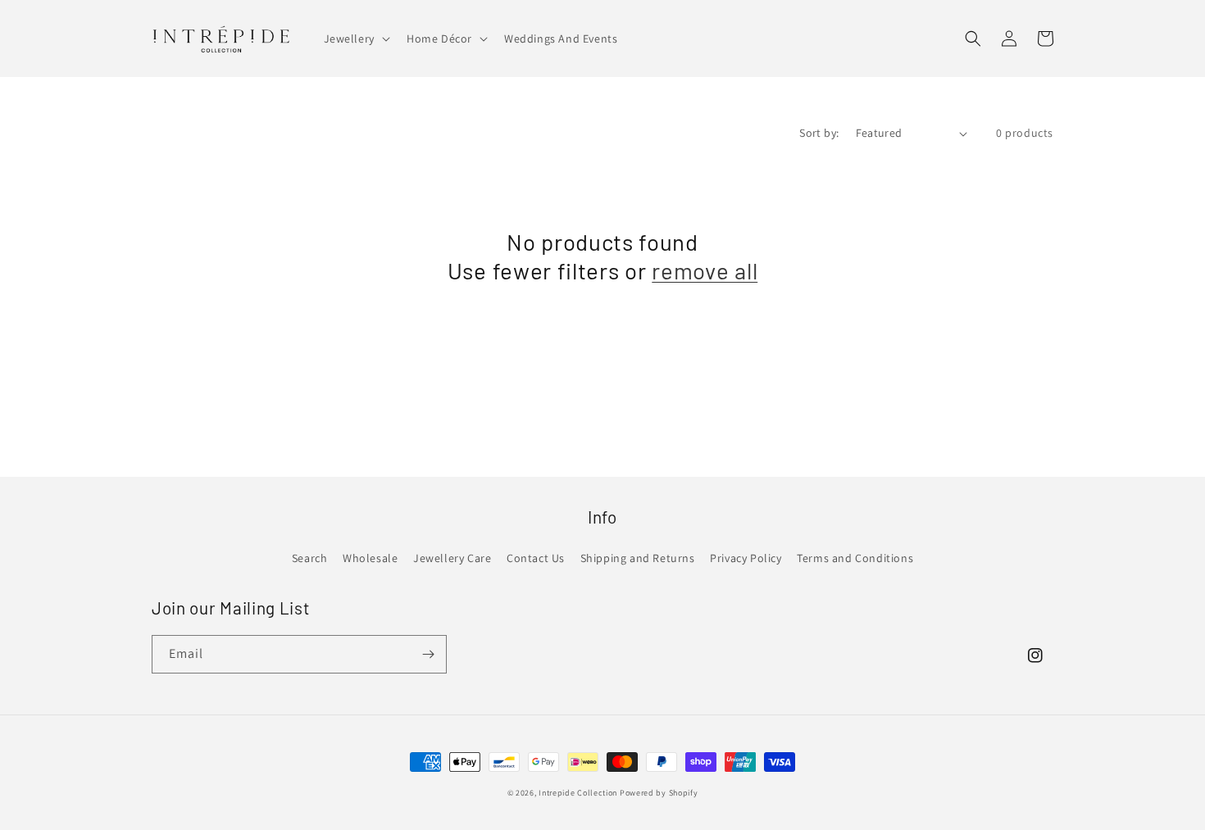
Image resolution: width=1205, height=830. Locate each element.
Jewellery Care (452, 558)
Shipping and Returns (637, 558)
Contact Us (536, 558)
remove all (704, 270)
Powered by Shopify (659, 792)
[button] (355, 38)
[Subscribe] (428, 654)
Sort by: (819, 132)
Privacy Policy (745, 558)
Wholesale (370, 558)
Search (310, 558)
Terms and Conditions (855, 558)
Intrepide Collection (579, 792)
